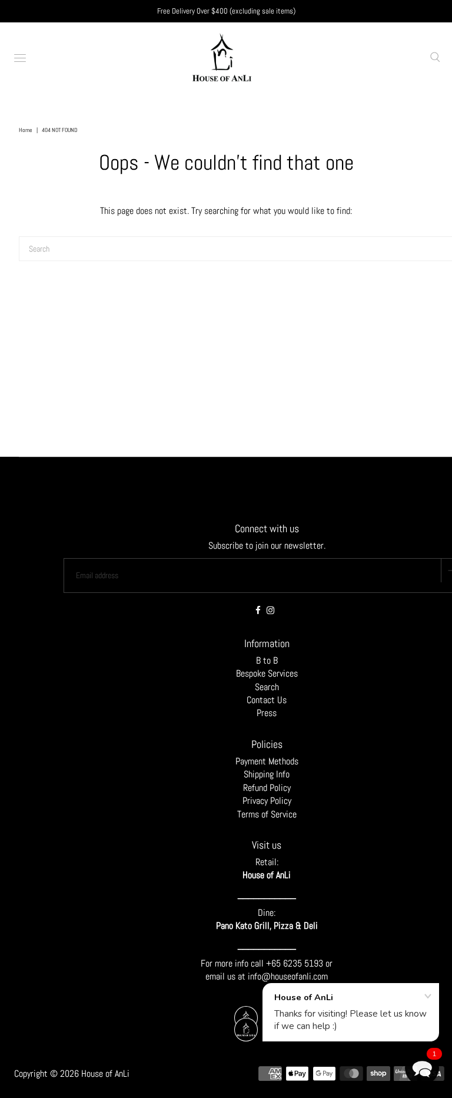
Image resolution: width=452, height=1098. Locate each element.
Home (25, 130)
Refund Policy (267, 788)
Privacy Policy (266, 800)
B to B (267, 660)
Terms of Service (267, 814)
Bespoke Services (267, 673)
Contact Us (267, 700)
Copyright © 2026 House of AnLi (71, 1073)
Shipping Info (267, 774)
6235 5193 (304, 963)
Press (267, 713)
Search (267, 687)
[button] (422, 1068)
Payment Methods (266, 761)
